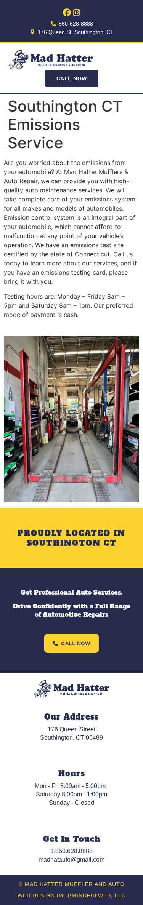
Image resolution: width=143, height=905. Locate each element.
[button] (130, 60)
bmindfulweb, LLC (97, 895)
